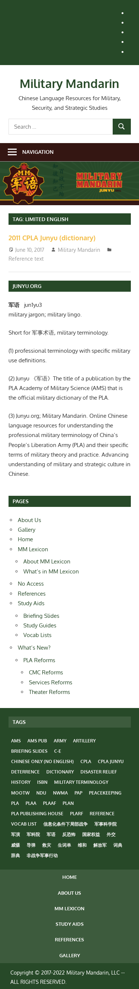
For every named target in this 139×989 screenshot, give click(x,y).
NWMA (60, 793)
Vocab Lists (37, 635)
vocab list (24, 824)
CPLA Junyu (111, 761)
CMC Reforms (46, 672)
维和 (82, 845)
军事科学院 (106, 824)
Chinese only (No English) (42, 761)
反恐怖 (69, 834)
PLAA (31, 803)
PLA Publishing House (37, 813)
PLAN (68, 803)
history (20, 782)
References (32, 593)
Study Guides (39, 625)
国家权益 (91, 834)
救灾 (46, 845)
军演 (15, 834)
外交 (111, 834)
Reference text (26, 258)
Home (25, 539)
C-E (57, 751)
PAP (78, 793)
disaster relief (98, 772)
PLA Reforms (39, 660)
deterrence (25, 772)
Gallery (26, 529)
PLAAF (49, 803)
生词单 (64, 845)
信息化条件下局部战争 (65, 824)
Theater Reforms (49, 691)
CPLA (85, 761)
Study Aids (31, 603)
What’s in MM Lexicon (51, 571)
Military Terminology (81, 782)
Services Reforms (50, 682)
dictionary (60, 772)
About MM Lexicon (46, 561)
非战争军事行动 (42, 855)
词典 (117, 845)
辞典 (15, 855)
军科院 (33, 834)
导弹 (31, 845)
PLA (15, 803)
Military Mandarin (69, 83)
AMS (16, 741)
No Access (31, 583)
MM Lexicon (33, 549)
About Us (29, 520)
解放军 (100, 845)
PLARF (76, 813)
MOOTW (20, 793)
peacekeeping (105, 793)
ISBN (42, 782)
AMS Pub (37, 741)
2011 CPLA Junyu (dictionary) (52, 238)
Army (60, 741)
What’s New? (34, 647)
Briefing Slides (41, 615)
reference (102, 813)
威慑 (15, 845)
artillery (84, 741)
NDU (41, 793)
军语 (51, 834)
